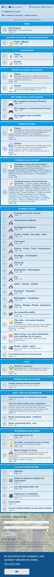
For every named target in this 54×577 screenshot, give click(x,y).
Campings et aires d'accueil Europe (30, 181)
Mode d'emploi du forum (25, 450)
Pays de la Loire (36, 168)
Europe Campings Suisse (29, 200)
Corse (37, 172)
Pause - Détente (21, 42)
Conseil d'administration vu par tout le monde (30, 508)
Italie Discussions (44, 192)
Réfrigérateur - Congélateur (26, 298)
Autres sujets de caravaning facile (27, 393)
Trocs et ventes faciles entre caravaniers (27, 403)
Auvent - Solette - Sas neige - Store (30, 234)
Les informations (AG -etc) (26, 487)
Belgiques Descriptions (41, 187)
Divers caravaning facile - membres (25, 417)
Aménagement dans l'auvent (27, 213)
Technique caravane (27, 209)
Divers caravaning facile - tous (23, 423)
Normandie (41, 174)
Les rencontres (27, 50)
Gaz (16, 277)
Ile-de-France (29, 174)
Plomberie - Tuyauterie (24, 291)
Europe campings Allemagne (37, 183)
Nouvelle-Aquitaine (33, 166)
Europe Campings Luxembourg (21, 194)
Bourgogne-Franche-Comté (38, 170)
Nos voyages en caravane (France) (30, 101)
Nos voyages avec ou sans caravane (27, 97)
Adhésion (18, 471)
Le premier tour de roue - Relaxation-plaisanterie (27, 37)
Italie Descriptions (28, 192)
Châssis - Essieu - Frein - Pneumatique (32, 248)
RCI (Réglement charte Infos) (27, 431)
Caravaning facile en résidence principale (28, 397)
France (17, 54)
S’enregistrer (20, 517)
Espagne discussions (35, 191)
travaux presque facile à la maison (24, 383)
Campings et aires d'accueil (27, 160)
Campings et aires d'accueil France (30, 164)
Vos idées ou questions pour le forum (31, 442)
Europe (17, 62)
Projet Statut (14, 502)
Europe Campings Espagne (37, 189)
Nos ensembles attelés (24, 312)
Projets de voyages (27, 124)
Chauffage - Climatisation (26, 255)
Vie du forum (15, 28)
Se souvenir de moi (39, 530)
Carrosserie (19, 241)
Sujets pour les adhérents (26, 494)
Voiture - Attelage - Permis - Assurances (32, 305)
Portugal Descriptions (33, 198)
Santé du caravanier (23, 366)
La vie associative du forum (27, 467)
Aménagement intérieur (25, 227)
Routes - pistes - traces (24, 346)
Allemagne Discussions (42, 185)
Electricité (18, 263)
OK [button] (16, 571)
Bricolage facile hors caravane (27, 379)
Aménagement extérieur (25, 220)
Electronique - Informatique (27, 270)
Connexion (6, 517)
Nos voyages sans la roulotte (27, 115)
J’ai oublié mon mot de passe (11, 530)
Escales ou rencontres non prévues (27, 70)
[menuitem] (5, 7)
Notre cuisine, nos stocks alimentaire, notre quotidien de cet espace (31, 335)
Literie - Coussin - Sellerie (26, 284)
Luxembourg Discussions (30, 196)
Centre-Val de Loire (25, 172)
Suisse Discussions (28, 201)
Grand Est (46, 172)
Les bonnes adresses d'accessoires (25, 354)
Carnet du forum (26, 30)
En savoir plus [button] (12, 564)
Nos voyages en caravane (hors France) (32, 108)
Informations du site (23, 435)
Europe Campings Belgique (20, 187)
